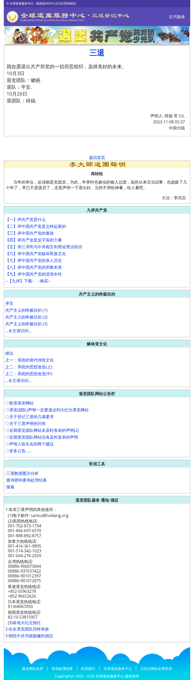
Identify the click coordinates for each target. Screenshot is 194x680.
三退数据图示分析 (22, 473)
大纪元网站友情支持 (156, 668)
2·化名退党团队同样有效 (27, 629)
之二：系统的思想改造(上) (28, 367)
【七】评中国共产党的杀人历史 (33, 260)
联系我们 (88, 668)
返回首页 (97, 157)
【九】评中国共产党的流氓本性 (33, 274)
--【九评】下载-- (20, 281)
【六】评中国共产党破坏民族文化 (35, 253)
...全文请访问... (18, 330)
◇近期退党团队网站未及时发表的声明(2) (42, 430)
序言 (9, 303)
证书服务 (177, 16)
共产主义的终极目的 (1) (26, 310)
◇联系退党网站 (19, 403)
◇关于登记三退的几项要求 (29, 416)
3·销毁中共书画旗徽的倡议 (29, 636)
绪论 (9, 353)
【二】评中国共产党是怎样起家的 (35, 226)
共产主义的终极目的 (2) (26, 317)
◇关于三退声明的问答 (25, 423)
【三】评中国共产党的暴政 (29, 233)
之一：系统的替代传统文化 (29, 360)
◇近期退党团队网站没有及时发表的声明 (41, 437)
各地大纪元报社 (27, 622)
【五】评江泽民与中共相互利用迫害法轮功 (43, 247)
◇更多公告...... (18, 451)
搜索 (10, 487)
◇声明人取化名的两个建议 (29, 444)
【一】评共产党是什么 (25, 219)
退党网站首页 (33, 668)
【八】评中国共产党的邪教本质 (33, 267)
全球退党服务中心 (118, 668)
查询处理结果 (63, 668)
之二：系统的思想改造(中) (28, 373)
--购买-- (44, 281)
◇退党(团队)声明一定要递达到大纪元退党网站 (47, 410)
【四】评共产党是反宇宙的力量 (33, 240)
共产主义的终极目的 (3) (26, 324)
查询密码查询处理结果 (26, 480)
